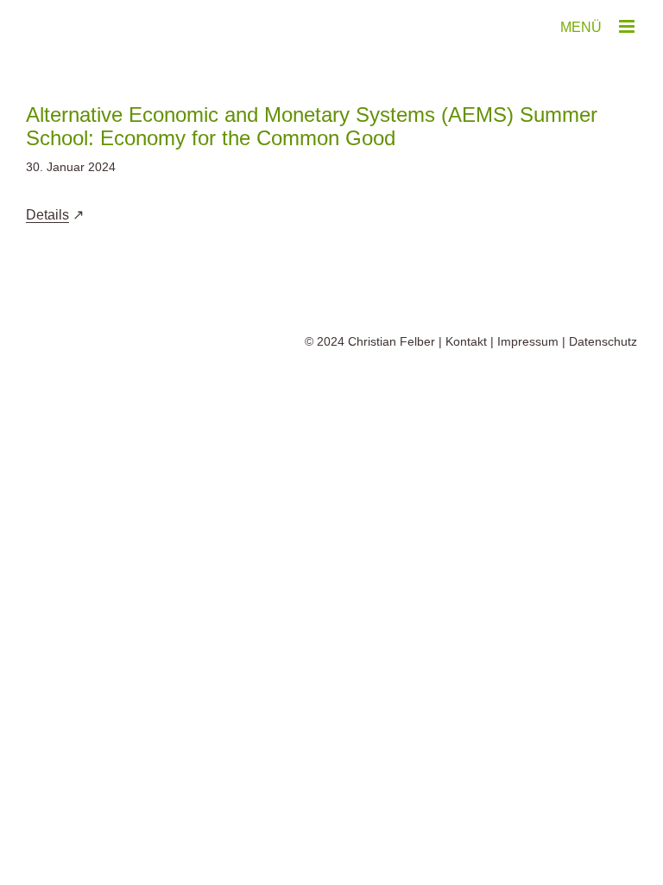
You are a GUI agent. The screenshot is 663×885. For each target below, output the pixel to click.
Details (47, 214)
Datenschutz (603, 341)
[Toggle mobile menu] (628, 26)
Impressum (528, 341)
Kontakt (466, 341)
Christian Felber (391, 341)
